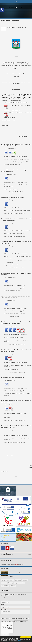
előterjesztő (18, 580)
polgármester (5, 585)
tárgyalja (17, 583)
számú (3, 580)
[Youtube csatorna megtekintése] (7, 548)
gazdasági (12, 585)
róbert (22, 583)
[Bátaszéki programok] (12, 548)
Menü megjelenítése (17, 7)
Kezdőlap (16, 1)
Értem (26, 637)
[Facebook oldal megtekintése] (3, 548)
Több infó (19, 640)
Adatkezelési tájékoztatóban (21, 620)
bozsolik (25, 580)
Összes (29, 554)
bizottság (10, 583)
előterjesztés (10, 580)
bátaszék (4, 583)
